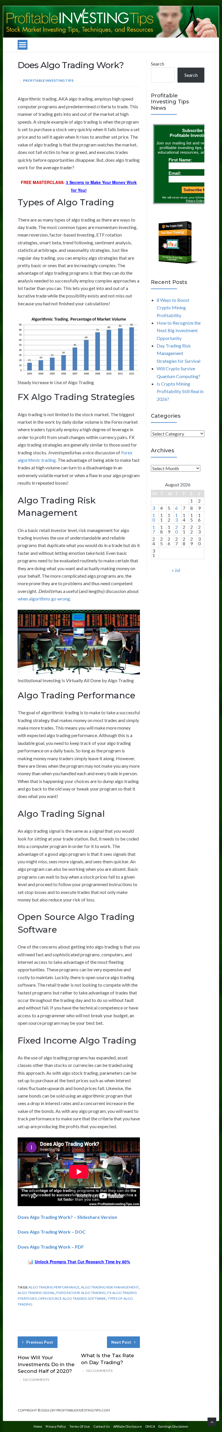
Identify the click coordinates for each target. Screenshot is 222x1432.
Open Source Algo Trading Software (72, 1298)
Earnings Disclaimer (173, 1426)
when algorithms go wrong (44, 598)
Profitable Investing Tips (48, 80)
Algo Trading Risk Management (110, 1287)
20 (176, 529)
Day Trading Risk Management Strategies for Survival (178, 353)
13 (176, 517)
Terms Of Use (79, 1426)
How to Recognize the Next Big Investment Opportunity (179, 330)
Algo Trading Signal (36, 1292)
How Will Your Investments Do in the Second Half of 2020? (46, 1364)
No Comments (36, 1379)
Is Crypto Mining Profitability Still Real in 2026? (180, 391)
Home (38, 1426)
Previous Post (39, 1342)
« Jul (176, 570)
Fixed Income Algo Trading (81, 1292)
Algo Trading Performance (54, 1287)
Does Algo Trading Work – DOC (52, 1231)
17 (153, 529)
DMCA (150, 1426)
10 (153, 517)
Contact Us (101, 1426)
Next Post (121, 1342)
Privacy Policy (56, 1426)
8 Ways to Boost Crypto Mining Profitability (173, 307)
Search (157, 63)
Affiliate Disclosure (127, 1426)
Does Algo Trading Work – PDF (51, 1246)
